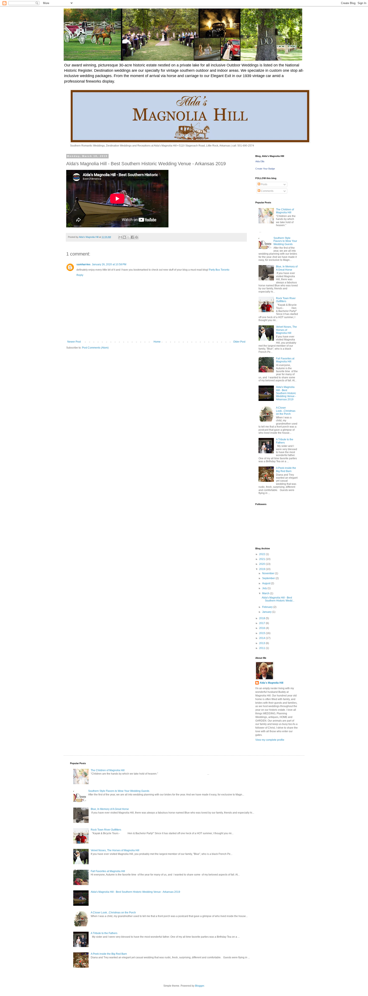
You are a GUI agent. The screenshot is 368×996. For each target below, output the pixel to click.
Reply (79, 275)
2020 (262, 564)
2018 (262, 618)
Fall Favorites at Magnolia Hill (285, 360)
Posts (263, 184)
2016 (262, 628)
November (268, 573)
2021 (262, 559)
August (266, 583)
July (264, 588)
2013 (262, 643)
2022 (262, 554)
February (267, 607)
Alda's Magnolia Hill (271, 682)
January (267, 611)
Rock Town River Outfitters (286, 300)
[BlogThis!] (124, 237)
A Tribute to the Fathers (284, 441)
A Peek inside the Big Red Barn (286, 469)
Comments (266, 190)
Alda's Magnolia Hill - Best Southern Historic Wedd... (278, 599)
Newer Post (74, 341)
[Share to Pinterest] (136, 237)
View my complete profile (269, 739)
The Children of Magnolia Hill (285, 211)
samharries (83, 264)
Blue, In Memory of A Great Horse (287, 268)
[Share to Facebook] (132, 237)
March (266, 593)
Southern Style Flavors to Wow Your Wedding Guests (285, 241)
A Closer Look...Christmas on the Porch (285, 410)
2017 (262, 623)
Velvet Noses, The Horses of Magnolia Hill (286, 329)
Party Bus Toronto (219, 269)
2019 (262, 569)
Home (157, 341)
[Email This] (120, 237)
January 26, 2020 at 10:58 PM (109, 264)
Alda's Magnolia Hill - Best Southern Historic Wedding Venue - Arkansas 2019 (286, 393)
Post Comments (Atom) (95, 347)
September (269, 578)
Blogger (199, 985)
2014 (262, 638)
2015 (262, 633)
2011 (262, 648)
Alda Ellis (259, 161)
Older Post (239, 341)
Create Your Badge (265, 168)
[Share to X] (128, 237)
